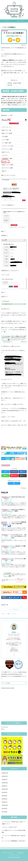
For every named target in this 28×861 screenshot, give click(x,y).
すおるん (14, 632)
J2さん (3, 729)
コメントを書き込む (14, 609)
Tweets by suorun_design (7, 688)
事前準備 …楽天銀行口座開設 (14, 83)
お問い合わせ (20, 852)
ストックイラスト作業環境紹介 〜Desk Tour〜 (14, 841)
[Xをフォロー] (14, 483)
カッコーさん (4, 727)
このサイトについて (14, 854)
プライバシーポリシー (8, 852)
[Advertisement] (14, 705)
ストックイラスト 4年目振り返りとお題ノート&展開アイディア (14, 822)
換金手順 (10, 85)
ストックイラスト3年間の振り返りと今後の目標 (13, 836)
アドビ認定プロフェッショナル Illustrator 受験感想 (13, 831)
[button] (22, 475)
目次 (12, 80)
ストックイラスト (6, 465)
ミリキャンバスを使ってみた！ (10, 827)
